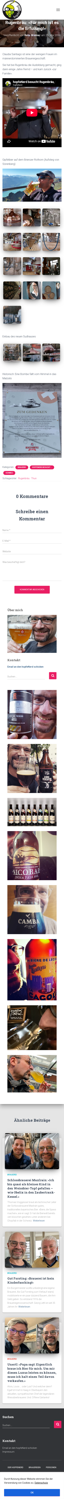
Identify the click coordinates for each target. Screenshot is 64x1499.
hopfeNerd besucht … (42, 467)
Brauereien (35, 1467)
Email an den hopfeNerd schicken (25, 666)
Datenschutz (41, 1483)
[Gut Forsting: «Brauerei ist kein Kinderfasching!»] (32, 1249)
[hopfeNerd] (13, 10)
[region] (32, 1485)
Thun (34, 478)
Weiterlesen (39, 1220)
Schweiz (9, 473)
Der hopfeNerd (15, 1467)
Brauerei (22, 467)
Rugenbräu (24, 478)
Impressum (8, 1451)
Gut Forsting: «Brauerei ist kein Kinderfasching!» (30, 1280)
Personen (51, 1467)
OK (32, 1492)
